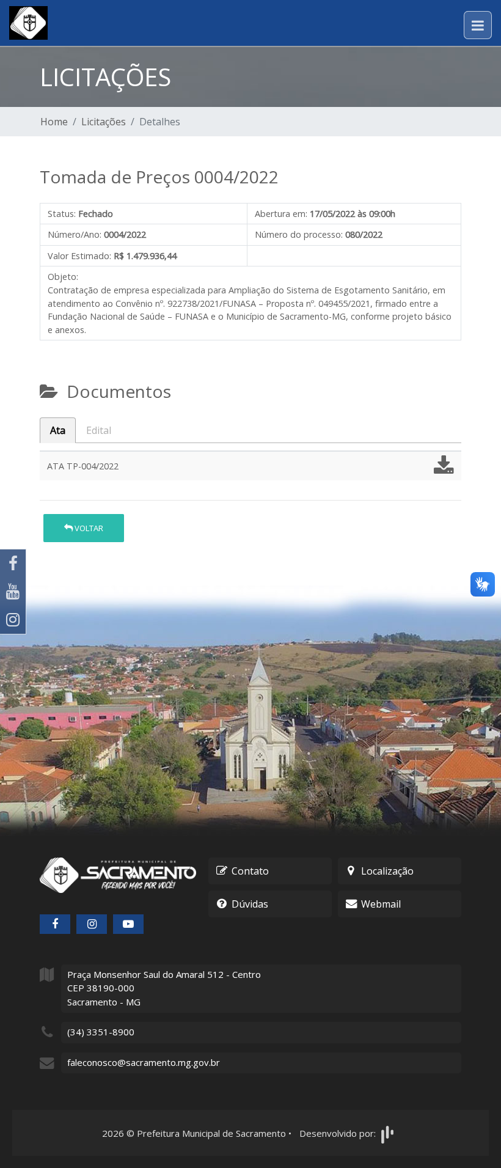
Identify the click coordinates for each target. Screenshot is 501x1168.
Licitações (103, 121)
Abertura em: (281, 213)
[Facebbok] (55, 924)
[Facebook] (13, 563)
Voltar (88, 528)
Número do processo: (299, 234)
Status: (62, 213)
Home (54, 121)
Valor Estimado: (79, 256)
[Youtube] (13, 592)
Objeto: (63, 276)
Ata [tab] (57, 430)
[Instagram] (13, 620)
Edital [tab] (98, 430)
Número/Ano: (74, 234)
